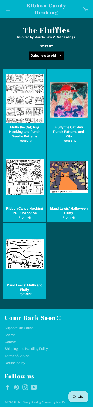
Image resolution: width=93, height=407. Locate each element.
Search (10, 335)
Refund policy (15, 363)
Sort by (46, 46)
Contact (10, 342)
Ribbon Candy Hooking (47, 9)
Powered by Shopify (53, 402)
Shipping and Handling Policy (26, 349)
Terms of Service (17, 356)
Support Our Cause (19, 328)
